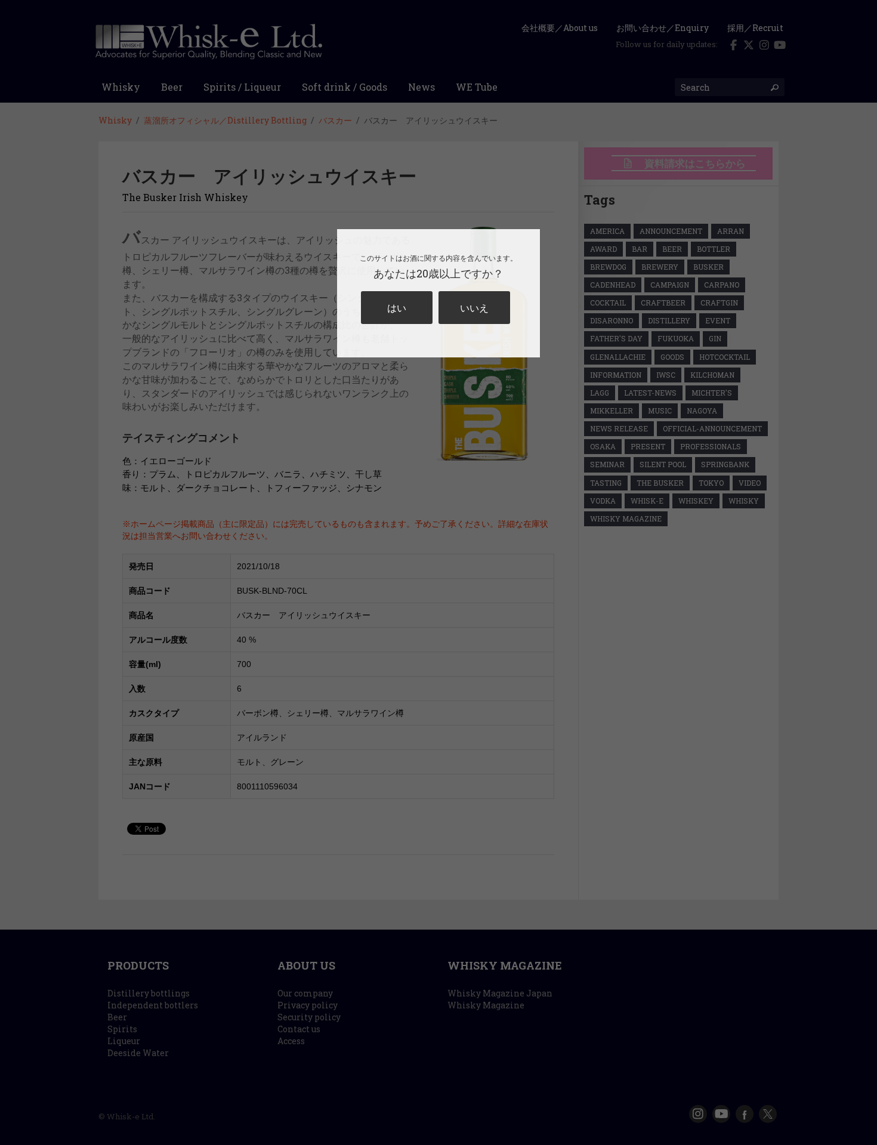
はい (396, 307)
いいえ (474, 307)
